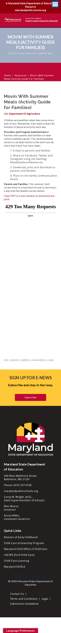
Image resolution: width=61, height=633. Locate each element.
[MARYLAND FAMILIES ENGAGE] (31, 19)
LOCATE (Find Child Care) (19, 555)
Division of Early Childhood (21, 537)
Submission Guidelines (24, 603)
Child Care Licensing (16, 560)
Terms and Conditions (24, 598)
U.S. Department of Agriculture (22, 113)
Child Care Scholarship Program (24, 543)
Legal (45, 598)
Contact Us (17, 593)
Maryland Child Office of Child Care (25, 549)
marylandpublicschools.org (30, 10)
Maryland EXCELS (14, 566)
